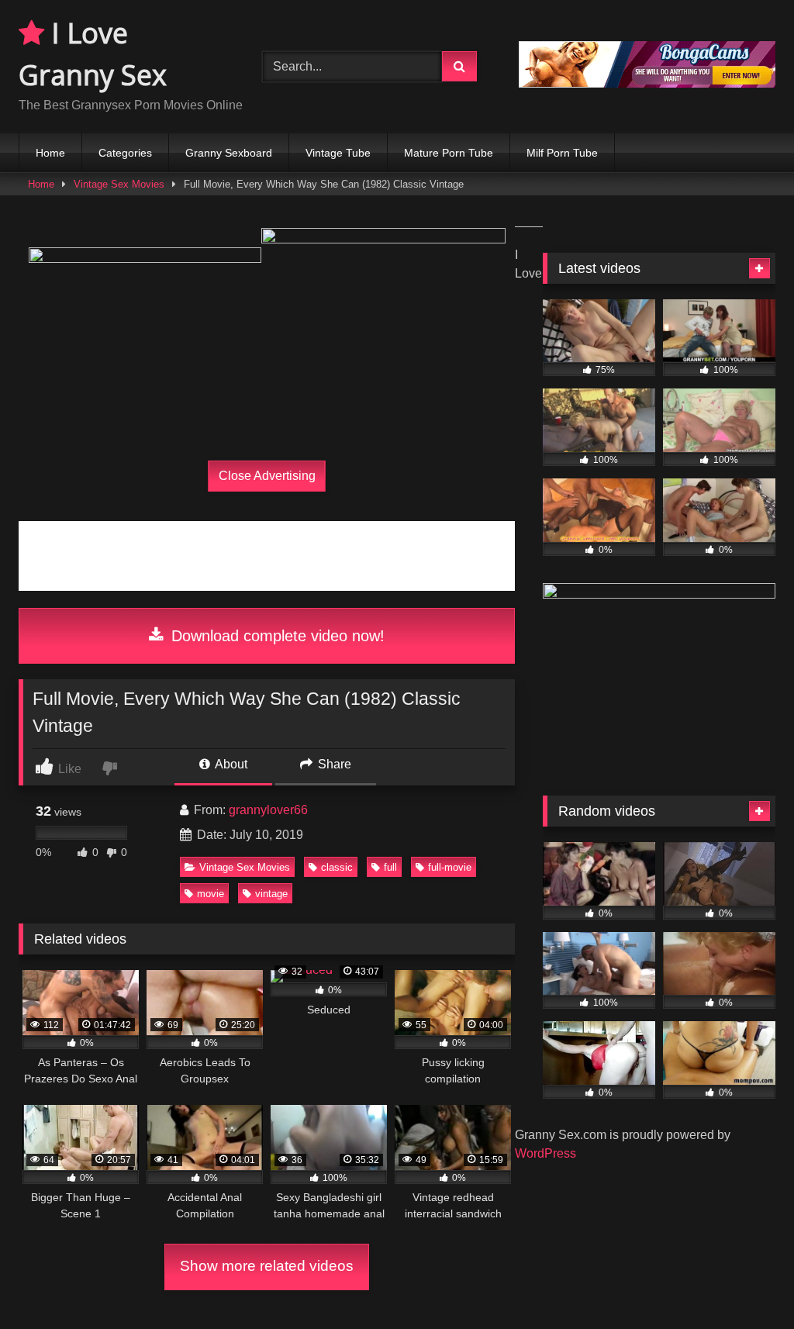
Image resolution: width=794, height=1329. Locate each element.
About (229, 764)
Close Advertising (267, 475)
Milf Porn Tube (562, 153)
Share (333, 764)
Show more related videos (267, 1266)
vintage (271, 893)
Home (50, 153)
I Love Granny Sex (93, 54)
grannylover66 (268, 809)
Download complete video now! (276, 635)
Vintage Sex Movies (119, 184)
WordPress (545, 1153)
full (390, 867)
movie (210, 893)
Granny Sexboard (228, 153)
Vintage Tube (338, 153)
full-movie (449, 867)
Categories (125, 153)
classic (337, 867)
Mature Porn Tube (448, 153)
